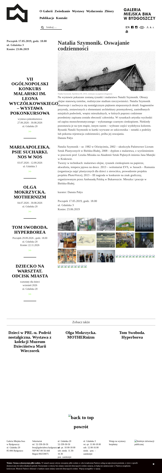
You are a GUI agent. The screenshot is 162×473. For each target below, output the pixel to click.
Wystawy (78, 11)
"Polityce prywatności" (109, 469)
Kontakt (61, 18)
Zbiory (109, 11)
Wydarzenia (94, 11)
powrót (81, 426)
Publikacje (47, 18)
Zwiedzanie (62, 11)
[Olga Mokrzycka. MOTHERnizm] (81, 361)
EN (128, 27)
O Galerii (46, 11)
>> (29, 131)
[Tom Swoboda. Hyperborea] (132, 361)
